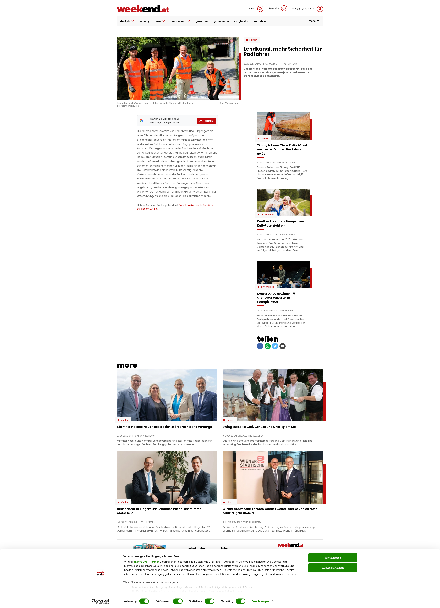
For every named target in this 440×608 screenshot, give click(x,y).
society (144, 21)
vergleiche (241, 21)
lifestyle (124, 21)
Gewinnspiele (267, 287)
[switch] (178, 601)
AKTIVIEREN (206, 120)
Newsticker (274, 8)
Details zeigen (260, 601)
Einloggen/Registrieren (303, 8)
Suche (252, 8)
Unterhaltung (267, 214)
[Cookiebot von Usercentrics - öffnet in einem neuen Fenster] (101, 601)
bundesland (178, 21)
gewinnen (202, 21)
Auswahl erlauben (333, 567)
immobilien (261, 21)
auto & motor (196, 548)
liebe (224, 548)
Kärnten (253, 40)
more (312, 21)
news (158, 21)
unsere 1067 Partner (146, 561)
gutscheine (221, 21)
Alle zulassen (333, 557)
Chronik (264, 138)
